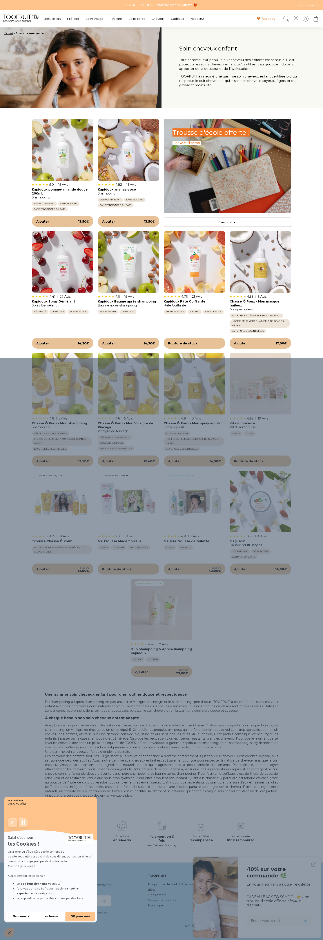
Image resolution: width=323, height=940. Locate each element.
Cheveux (158, 18)
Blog (151, 889)
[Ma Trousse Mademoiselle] (128, 501)
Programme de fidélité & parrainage (174, 884)
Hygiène (116, 18)
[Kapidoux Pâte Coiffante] (194, 262)
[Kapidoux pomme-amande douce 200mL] (62, 150)
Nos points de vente (162, 900)
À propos (268, 18)
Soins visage (94, 18)
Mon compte (157, 895)
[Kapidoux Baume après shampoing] (128, 262)
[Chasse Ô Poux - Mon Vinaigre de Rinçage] (128, 383)
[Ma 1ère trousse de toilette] (194, 501)
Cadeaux (177, 18)
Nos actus (197, 18)
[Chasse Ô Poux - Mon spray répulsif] (194, 383)
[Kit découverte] (260, 383)
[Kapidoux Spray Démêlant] (62, 262)
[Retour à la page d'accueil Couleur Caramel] (20, 18)
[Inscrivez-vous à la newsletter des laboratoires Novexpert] (104, 900)
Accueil (8, 33)
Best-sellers (52, 18)
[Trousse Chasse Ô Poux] (62, 501)
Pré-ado (73, 18)
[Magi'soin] (260, 501)
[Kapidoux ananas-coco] (128, 150)
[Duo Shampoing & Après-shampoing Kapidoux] (161, 609)
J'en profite (227, 222)
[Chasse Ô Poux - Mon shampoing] (62, 383)
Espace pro (156, 905)
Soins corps (137, 18)
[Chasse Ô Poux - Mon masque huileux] (260, 262)
